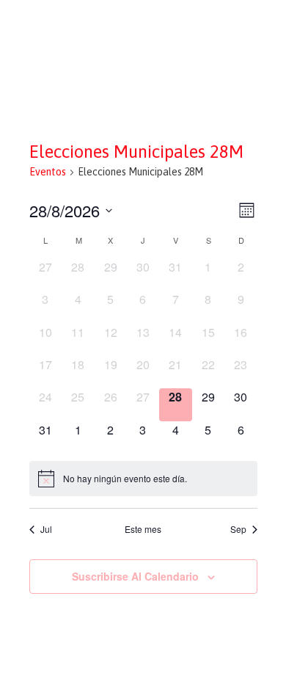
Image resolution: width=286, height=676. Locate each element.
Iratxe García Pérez (143, 24)
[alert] (143, 478)
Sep (238, 529)
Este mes (143, 529)
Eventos (47, 172)
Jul (46, 529)
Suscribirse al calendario (135, 576)
